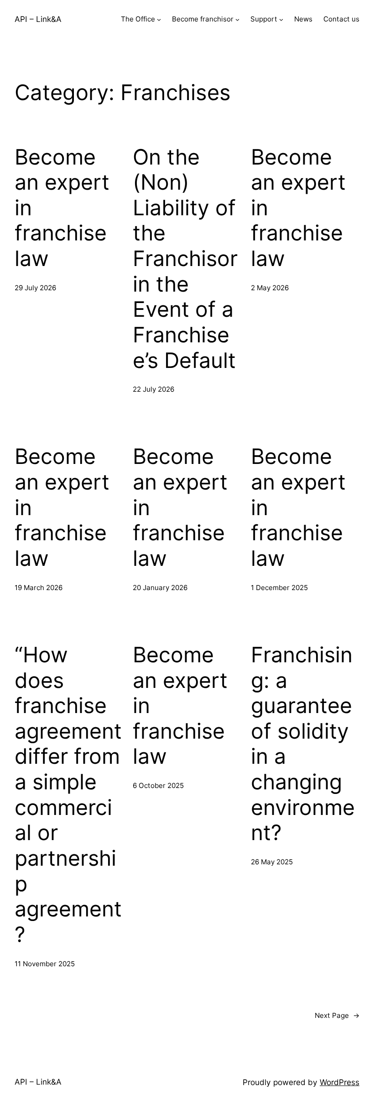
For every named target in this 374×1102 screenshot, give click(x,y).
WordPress (339, 1082)
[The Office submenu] (159, 19)
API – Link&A (38, 19)
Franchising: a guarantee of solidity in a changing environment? (303, 743)
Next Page (337, 1015)
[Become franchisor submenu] (237, 19)
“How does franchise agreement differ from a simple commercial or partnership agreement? (68, 794)
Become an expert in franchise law (62, 208)
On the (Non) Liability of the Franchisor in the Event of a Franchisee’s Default (185, 258)
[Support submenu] (281, 19)
